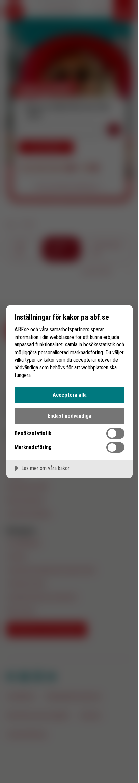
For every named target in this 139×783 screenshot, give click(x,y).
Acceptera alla (70, 395)
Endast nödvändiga (69, 415)
